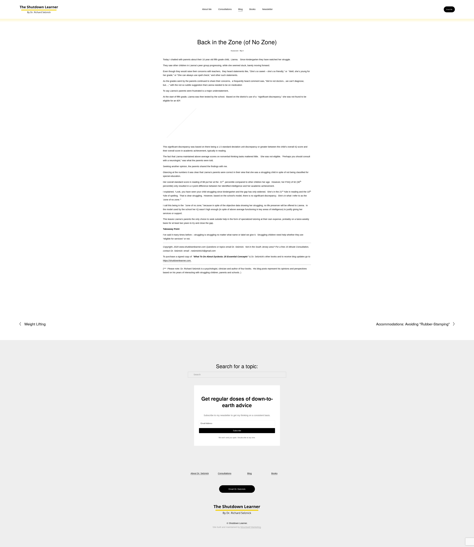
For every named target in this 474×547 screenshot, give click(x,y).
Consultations (225, 9)
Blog (240, 9)
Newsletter (267, 9)
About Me (207, 9)
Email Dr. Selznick (237, 489)
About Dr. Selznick (200, 473)
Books (274, 473)
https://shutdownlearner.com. (177, 260)
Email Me (449, 9)
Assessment (234, 51)
